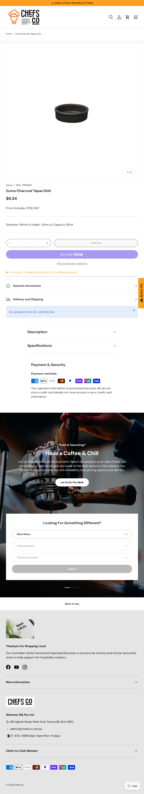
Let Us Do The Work (72, 482)
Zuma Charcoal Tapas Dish (28, 34)
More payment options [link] (72, 263)
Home (9, 34)
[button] (127, 17)
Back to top (72, 603)
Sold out (96, 243)
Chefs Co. (19, 784)
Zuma (9, 185)
